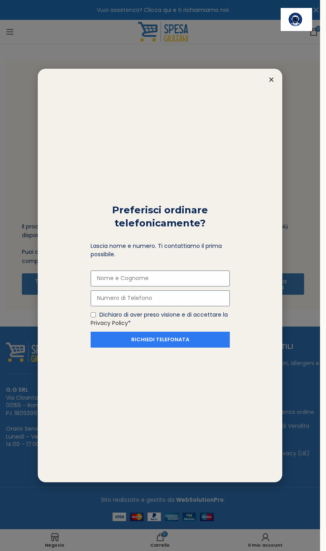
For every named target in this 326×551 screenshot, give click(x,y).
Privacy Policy (109, 323)
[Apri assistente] (296, 19)
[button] (271, 80)
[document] (160, 275)
